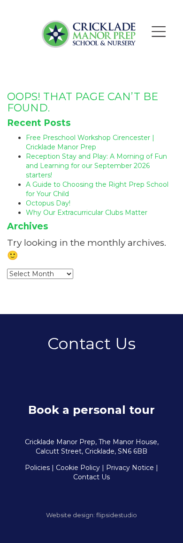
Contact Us (91, 477)
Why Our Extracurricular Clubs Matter (86, 212)
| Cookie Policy (76, 467)
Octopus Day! (48, 203)
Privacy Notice (130, 467)
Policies (37, 467)
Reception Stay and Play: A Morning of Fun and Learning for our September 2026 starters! (96, 165)
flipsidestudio (116, 515)
